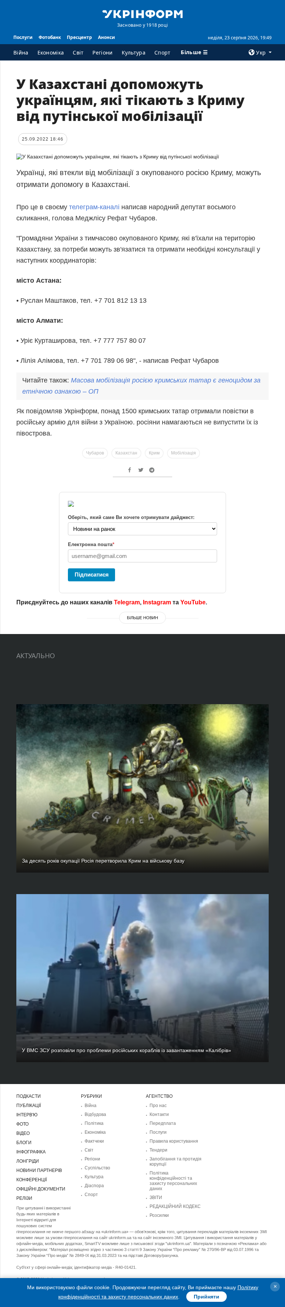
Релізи (24, 1198)
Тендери (158, 1150)
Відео (23, 1133)
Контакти (159, 1114)
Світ (78, 52)
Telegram (127, 602)
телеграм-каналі (94, 207)
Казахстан (126, 453)
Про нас (158, 1105)
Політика (94, 1123)
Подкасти (28, 1096)
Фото (22, 1124)
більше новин (142, 617)
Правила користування (174, 1141)
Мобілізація (183, 453)
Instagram (157, 602)
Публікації (28, 1105)
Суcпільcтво (97, 1167)
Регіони (102, 52)
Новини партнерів (39, 1170)
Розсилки (159, 1215)
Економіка (50, 52)
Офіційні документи (40, 1189)
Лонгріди (27, 1161)
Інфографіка (31, 1152)
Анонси (106, 37)
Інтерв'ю (26, 1114)
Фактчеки (94, 1141)
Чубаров (95, 453)
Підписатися (92, 574)
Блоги (24, 1142)
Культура (133, 52)
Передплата (163, 1123)
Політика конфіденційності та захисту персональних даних (173, 1180)
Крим (154, 453)
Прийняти (206, 1297)
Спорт (162, 52)
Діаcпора (94, 1185)
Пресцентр (79, 37)
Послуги (23, 37)
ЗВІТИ (156, 1197)
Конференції (31, 1179)
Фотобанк (50, 37)
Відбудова (95, 1114)
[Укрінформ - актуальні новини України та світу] (142, 13)
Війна (21, 52)
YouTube (193, 602)
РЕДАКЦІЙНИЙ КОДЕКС (175, 1206)
